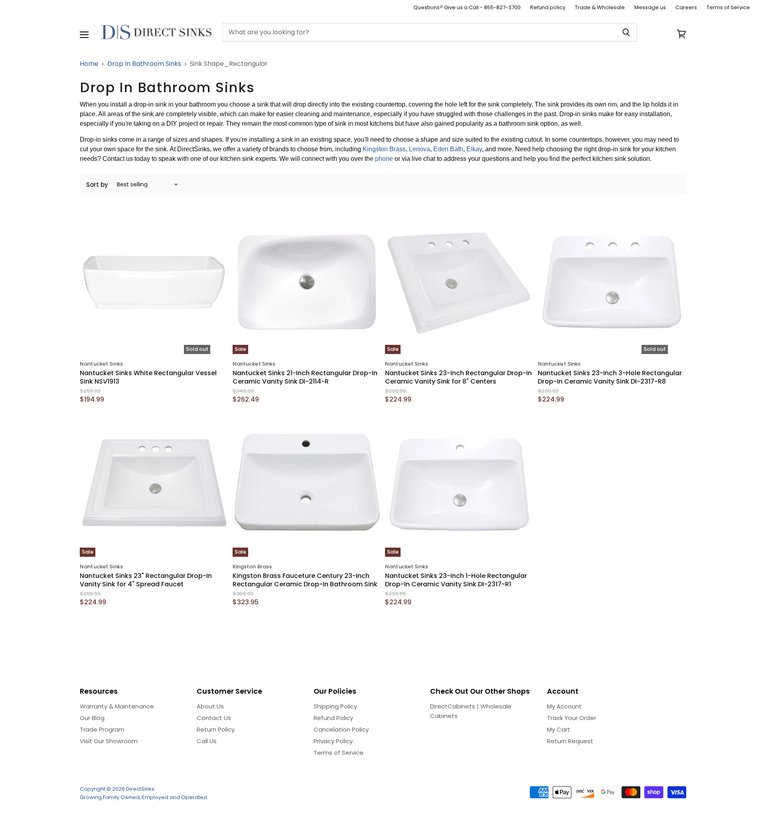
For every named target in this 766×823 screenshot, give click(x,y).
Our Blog (92, 718)
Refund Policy (333, 718)
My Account (564, 706)
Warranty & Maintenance (117, 706)
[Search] (626, 32)
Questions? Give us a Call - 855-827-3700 (467, 8)
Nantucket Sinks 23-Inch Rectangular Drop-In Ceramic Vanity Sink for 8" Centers (458, 377)
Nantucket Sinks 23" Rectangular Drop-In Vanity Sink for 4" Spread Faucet (146, 580)
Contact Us (214, 718)
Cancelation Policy (341, 729)
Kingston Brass (384, 149)
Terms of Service (728, 8)
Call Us (207, 741)
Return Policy (216, 729)
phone (384, 158)
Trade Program (102, 729)
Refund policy (547, 8)
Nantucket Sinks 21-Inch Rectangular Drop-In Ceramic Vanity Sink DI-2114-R (305, 377)
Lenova (419, 149)
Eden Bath (448, 149)
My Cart (558, 729)
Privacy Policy (333, 741)
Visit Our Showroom (109, 741)
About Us (210, 706)
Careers (686, 8)
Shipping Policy (335, 706)
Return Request (570, 741)
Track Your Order (571, 718)
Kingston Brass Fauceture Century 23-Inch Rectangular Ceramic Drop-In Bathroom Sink (305, 580)
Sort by (97, 184)
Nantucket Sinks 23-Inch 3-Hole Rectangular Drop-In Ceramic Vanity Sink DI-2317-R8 (610, 377)
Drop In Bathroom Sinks (144, 63)
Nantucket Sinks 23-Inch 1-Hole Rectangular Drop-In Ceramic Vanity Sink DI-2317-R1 (456, 580)
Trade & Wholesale (600, 8)
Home (89, 63)
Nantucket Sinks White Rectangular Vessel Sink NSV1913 (148, 377)
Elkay (474, 149)
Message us (650, 8)
